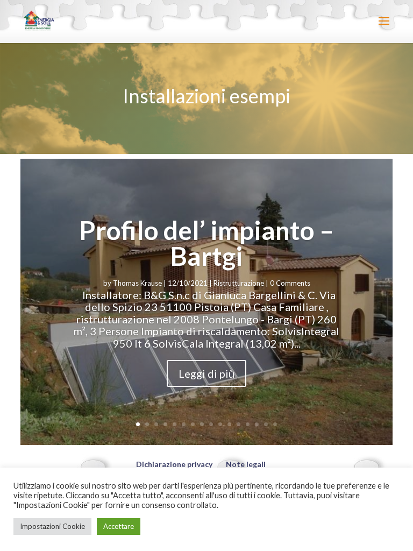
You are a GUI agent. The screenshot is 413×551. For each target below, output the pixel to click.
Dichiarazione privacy (174, 464)
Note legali (246, 464)
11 (229, 424)
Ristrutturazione (238, 283)
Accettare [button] (118, 526)
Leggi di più (206, 373)
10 (220, 424)
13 (248, 424)
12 (238, 424)
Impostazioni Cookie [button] (52, 526)
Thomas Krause (137, 283)
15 (266, 424)
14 (257, 424)
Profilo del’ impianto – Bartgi (206, 243)
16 (275, 424)
